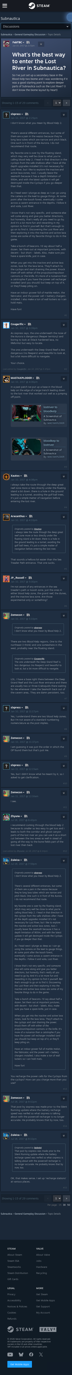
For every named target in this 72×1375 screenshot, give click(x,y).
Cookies (11, 1312)
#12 (65, 851)
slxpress (38, 627)
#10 (65, 783)
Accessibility (14, 1300)
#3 (65, 467)
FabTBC (17, 42)
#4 (65, 507)
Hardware (41, 1266)
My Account (43, 1312)
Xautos (37, 529)
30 (64, 1204)
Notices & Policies (17, 1306)
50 (68, 1204)
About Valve (43, 1254)
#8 (65, 729)
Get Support (43, 1306)
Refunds (11, 1318)
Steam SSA (13, 1260)
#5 (65, 569)
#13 (65, 1089)
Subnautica (6, 34)
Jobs (38, 1260)
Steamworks (14, 1266)
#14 (65, 1126)
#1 (65, 315)
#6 (65, 606)
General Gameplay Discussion (30, 34)
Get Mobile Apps (19, 1364)
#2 (65, 369)
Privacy (11, 1294)
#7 (65, 698)
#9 (65, 756)
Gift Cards (12, 1279)
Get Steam (42, 1294)
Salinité (38, 1147)
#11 (65, 807)
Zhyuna (20, 851)
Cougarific (21, 369)
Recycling (41, 1273)
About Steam (14, 1254)
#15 (65, 1187)
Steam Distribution (17, 1273)
